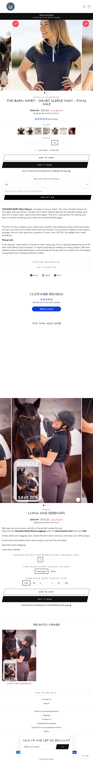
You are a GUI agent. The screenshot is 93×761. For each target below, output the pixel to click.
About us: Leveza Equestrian (46, 711)
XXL (62, 142)
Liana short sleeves (11, 549)
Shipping (37, 113)
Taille (46, 138)
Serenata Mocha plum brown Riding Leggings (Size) (46, 555)
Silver (53, 571)
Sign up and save (46, 693)
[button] (41, 119)
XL (55, 142)
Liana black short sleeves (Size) (46, 578)
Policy (46, 731)
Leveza (46, 510)
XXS (26, 583)
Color (46, 125)
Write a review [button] (46, 309)
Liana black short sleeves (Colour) (46, 567)
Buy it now (45, 165)
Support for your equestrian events (46, 727)
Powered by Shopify (46, 759)
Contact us (46, 699)
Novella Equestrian (46, 97)
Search (46, 703)
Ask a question (46, 267)
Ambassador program (46, 723)
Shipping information (46, 262)
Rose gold (41, 571)
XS (30, 142)
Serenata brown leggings (14, 545)
